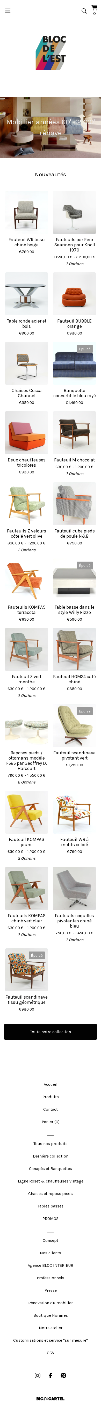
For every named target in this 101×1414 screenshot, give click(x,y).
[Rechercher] (84, 11)
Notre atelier (50, 1327)
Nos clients (50, 1252)
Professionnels (50, 1277)
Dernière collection (50, 1156)
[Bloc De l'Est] (50, 53)
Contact (50, 1109)
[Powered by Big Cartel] (50, 1399)
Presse (51, 1290)
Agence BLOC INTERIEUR (50, 1265)
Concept (50, 1240)
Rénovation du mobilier (50, 1302)
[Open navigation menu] (7, 11)
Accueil (50, 1084)
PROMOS (50, 1218)
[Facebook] (50, 1375)
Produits (50, 1096)
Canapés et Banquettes (50, 1168)
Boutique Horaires (50, 1315)
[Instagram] (37, 1375)
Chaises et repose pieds (50, 1193)
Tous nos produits (50, 1143)
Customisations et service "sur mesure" (50, 1340)
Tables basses (50, 1206)
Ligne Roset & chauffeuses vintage (50, 1181)
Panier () (51, 1121)
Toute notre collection (50, 1031)
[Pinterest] (63, 1375)
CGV (50, 1352)
